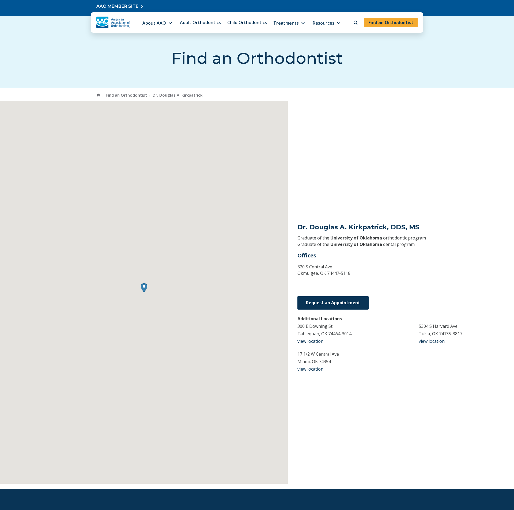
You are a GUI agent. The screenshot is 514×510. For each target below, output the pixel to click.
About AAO (154, 23)
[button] (144, 287)
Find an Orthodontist (390, 22)
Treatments (286, 23)
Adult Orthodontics (200, 22)
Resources (323, 23)
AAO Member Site (117, 6)
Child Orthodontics (247, 22)
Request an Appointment (333, 303)
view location (310, 341)
